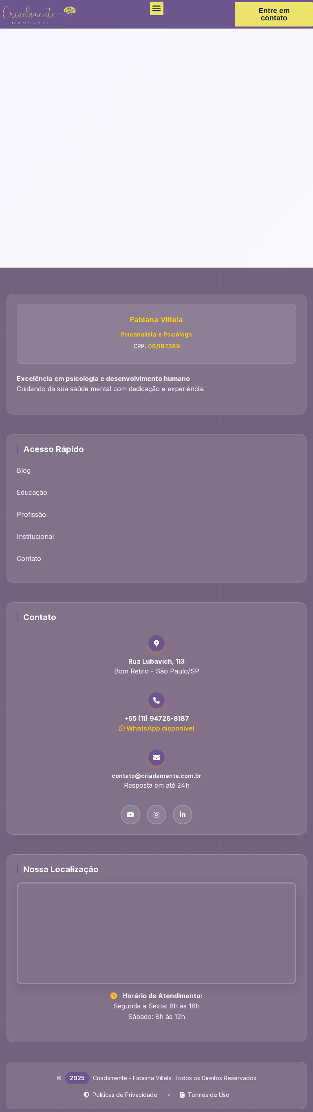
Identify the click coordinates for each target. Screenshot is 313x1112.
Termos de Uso (208, 1094)
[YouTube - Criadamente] (130, 814)
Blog (24, 470)
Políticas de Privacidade (125, 1094)
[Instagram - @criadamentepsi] (156, 814)
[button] (156, 8)
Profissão (31, 514)
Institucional (35, 536)
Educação (32, 492)
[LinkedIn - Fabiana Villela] (182, 814)
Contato (29, 558)
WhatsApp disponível (160, 728)
